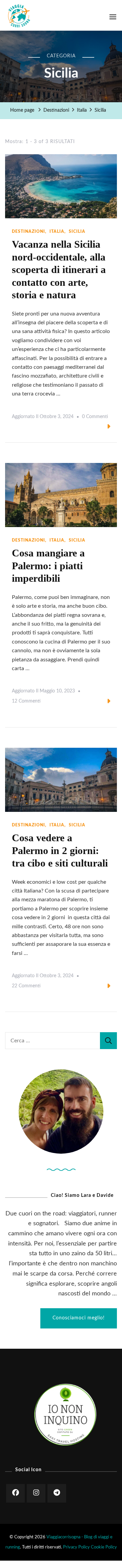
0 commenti (95, 418)
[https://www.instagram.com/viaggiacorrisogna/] (36, 1493)
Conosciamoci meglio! (79, 1318)
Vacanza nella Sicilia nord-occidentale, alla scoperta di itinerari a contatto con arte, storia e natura (59, 269)
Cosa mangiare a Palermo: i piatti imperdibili (48, 565)
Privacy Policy (76, 1547)
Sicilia (77, 231)
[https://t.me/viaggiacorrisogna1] (56, 1493)
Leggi (97, 427)
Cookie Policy (104, 1547)
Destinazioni (28, 231)
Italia (56, 231)
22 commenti (26, 987)
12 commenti (26, 702)
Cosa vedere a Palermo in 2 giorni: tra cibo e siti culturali (60, 850)
